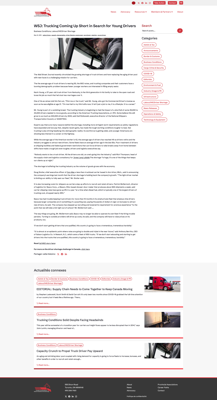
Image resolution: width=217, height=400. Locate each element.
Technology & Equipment (154, 120)
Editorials (148, 79)
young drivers (102, 35)
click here (85, 249)
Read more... (44, 303)
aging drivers (47, 35)
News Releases (150, 108)
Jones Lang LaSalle (81, 157)
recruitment (87, 35)
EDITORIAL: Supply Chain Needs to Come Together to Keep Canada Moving (84, 289)
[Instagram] (150, 3)
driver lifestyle (70, 35)
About (129, 384)
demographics (61, 35)
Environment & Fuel (152, 85)
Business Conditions (42, 31)
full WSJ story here (47, 243)
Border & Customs (152, 56)
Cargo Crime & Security (154, 68)
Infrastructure (150, 97)
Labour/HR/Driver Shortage (63, 31)
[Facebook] (142, 3)
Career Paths (163, 387)
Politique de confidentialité (136, 396)
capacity (53, 35)
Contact (161, 390)
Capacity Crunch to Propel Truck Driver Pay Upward (70, 351)
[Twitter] (139, 3)
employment (79, 35)
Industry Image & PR (153, 91)
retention (94, 35)
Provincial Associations (168, 384)
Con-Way (71, 172)
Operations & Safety (152, 114)
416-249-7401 (70, 390)
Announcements (151, 50)
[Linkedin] (146, 3)
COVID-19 (148, 73)
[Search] (180, 30)
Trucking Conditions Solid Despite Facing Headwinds (70, 320)
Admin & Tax (149, 45)
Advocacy (131, 390)
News (129, 387)
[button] (133, 3)
